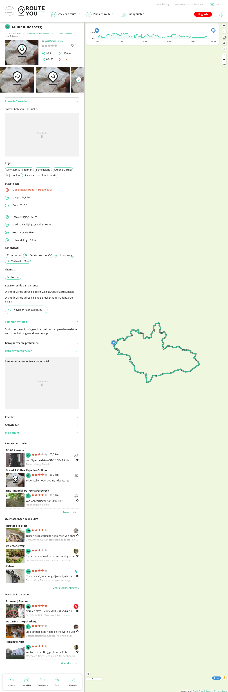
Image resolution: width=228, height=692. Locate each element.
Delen (57, 685)
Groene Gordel (63, 169)
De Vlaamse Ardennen (49, 33)
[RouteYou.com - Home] (31, 11)
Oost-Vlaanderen (31, 33)
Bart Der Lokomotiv (54, 40)
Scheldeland (43, 169)
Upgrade (203, 14)
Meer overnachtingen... (65, 588)
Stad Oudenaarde (67, 33)
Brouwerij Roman (17, 601)
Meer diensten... (70, 663)
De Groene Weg (15, 546)
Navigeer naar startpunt (28, 309)
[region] (156, 357)
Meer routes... (71, 512)
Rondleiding (163, 4)
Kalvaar (11, 566)
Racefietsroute (10, 33)
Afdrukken (26, 685)
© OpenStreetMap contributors (215, 691)
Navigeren (11, 685)
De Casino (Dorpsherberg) (21, 621)
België (20, 33)
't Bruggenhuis (15, 642)
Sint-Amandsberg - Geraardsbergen (27, 490)
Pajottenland (13, 175)
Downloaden (42, 685)
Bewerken (73, 685)
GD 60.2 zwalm (15, 450)
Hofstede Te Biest (16, 525)
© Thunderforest (197, 691)
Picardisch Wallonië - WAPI (40, 175)
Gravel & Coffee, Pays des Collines (26, 470)
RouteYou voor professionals (190, 4)
